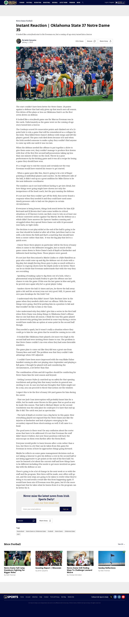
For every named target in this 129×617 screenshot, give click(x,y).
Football (29, 2)
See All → (121, 544)
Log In (106, 2)
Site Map (63, 597)
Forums (21, 2)
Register (112, 2)
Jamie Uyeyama (43, 571)
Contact (46, 597)
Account (28, 597)
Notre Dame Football (24, 21)
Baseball (55, 2)
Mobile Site (71, 597)
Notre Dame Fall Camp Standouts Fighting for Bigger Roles (14, 570)
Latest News (63, 2)
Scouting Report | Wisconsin (48, 568)
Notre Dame (59, 531)
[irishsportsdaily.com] (12, 3)
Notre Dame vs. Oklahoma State (36, 531)
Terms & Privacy (54, 597)
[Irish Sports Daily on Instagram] (119, 597)
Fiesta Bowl (20, 531)
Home (22, 597)
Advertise (35, 597)
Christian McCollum (75, 575)
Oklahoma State (70, 531)
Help (40, 597)
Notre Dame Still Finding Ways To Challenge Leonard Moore (79, 570)
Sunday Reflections (106, 568)
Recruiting (37, 2)
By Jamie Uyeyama (29, 40)
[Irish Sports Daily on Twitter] (111, 597)
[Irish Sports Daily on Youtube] (123, 597)
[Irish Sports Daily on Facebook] (115, 597)
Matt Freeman (11, 575)
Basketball (46, 2)
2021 (18, 534)
